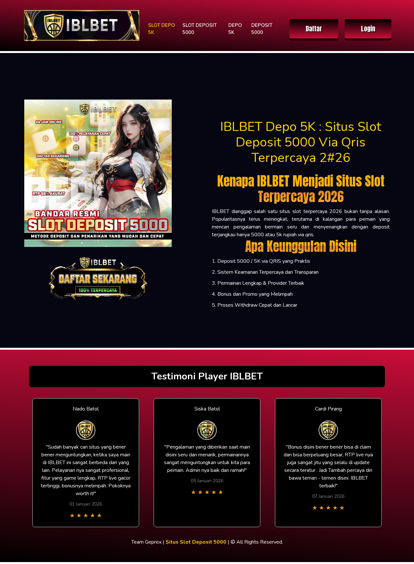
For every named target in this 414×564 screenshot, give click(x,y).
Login (368, 29)
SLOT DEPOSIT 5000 (199, 29)
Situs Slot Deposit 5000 (196, 542)
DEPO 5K (235, 29)
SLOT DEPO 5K (161, 29)
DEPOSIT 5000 (261, 29)
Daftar (314, 29)
